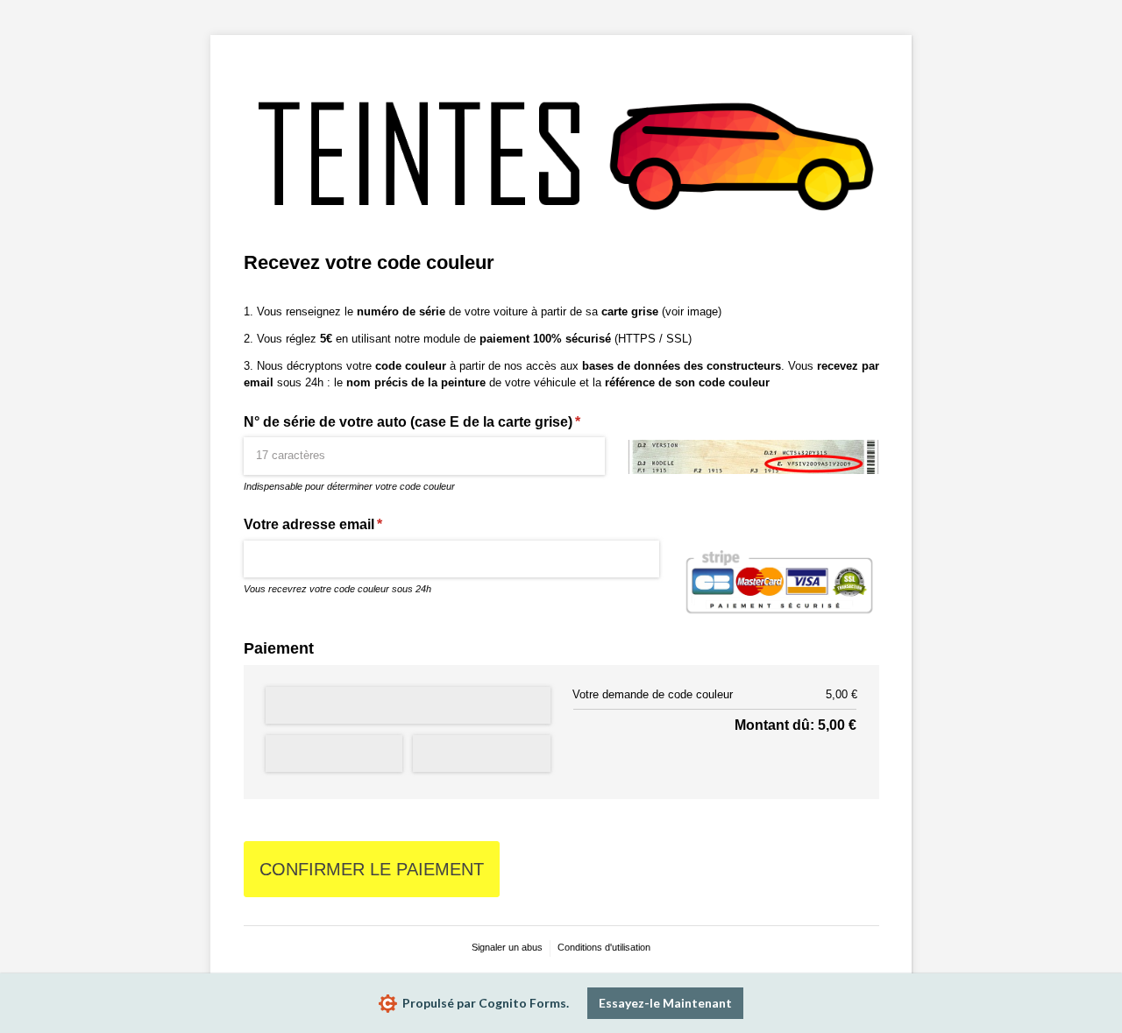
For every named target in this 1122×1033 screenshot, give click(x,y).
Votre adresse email (334, 524)
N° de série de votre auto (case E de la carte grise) (425, 421)
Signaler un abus (507, 947)
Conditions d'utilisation (603, 947)
